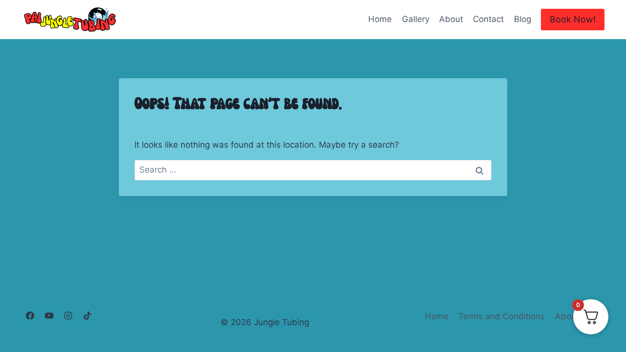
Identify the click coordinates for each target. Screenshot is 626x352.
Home (380, 19)
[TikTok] (87, 316)
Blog (522, 19)
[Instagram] (68, 316)
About (451, 19)
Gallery (415, 19)
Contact (488, 19)
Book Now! (573, 19)
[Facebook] (30, 316)
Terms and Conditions (501, 316)
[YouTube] (49, 316)
